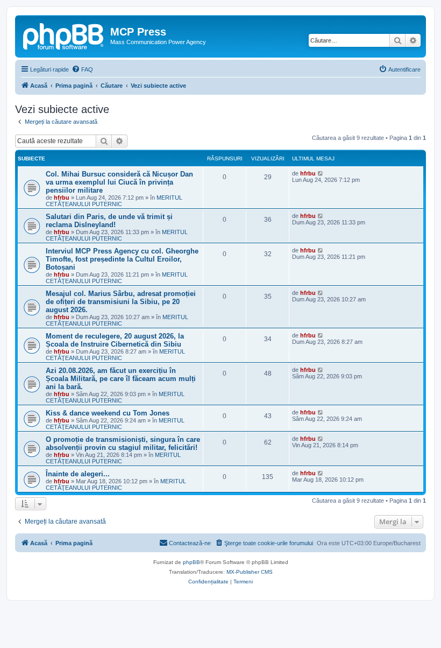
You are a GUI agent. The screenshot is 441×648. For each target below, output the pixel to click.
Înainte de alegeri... (78, 474)
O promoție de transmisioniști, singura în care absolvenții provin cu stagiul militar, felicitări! (123, 443)
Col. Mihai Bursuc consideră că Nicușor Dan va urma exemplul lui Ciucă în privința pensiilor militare (119, 182)
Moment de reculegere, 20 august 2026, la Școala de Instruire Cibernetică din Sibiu (115, 340)
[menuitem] (82, 69)
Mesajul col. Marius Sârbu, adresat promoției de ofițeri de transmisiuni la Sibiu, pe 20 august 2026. (121, 302)
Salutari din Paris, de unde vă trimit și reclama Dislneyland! (109, 221)
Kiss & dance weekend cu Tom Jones (107, 413)
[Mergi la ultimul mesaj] (320, 173)
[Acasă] (64, 35)
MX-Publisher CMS (249, 572)
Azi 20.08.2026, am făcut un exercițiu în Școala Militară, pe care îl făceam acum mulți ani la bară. (121, 379)
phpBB (191, 562)
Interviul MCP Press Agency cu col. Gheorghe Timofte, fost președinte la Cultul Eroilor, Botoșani (122, 259)
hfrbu (61, 197)
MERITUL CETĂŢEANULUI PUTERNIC (114, 200)
